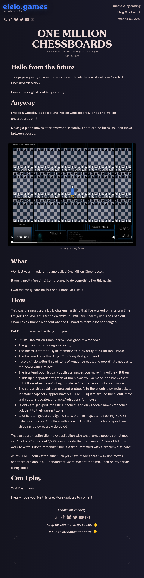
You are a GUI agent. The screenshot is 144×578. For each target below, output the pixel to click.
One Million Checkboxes (85, 271)
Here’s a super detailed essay (72, 77)
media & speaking (127, 6)
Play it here (26, 488)
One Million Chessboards (70, 112)
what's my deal (129, 19)
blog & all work (129, 12)
